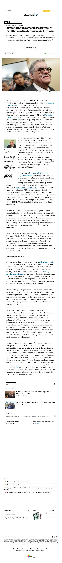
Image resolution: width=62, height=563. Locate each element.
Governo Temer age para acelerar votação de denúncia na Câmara (32, 392)
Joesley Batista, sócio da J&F (26, 188)
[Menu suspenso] (5, 15)
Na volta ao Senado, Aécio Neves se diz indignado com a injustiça (35, 403)
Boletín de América (10, 514)
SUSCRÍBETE (46, 10)
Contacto (15, 548)
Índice (38, 550)
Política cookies (33, 548)
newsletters (8, 510)
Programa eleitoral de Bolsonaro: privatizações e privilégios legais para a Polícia (28, 492)
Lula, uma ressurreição (13, 485)
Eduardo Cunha (12, 367)
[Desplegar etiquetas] (55, 416)
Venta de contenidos (21, 548)
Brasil (7, 22)
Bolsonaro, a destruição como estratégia (18, 482)
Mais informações (10, 423)
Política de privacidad (41, 548)
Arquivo (35, 510)
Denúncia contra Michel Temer (14, 25)
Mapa (47, 548)
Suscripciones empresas (30, 550)
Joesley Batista (9, 416)
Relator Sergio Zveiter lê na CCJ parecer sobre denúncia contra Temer (8, 177)
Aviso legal (28, 548)
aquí (38, 423)
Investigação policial (36, 416)
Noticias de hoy (43, 550)
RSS (36, 550)
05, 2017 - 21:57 (32, 49)
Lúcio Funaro (17, 416)
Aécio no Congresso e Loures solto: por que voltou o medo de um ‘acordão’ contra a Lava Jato (9, 159)
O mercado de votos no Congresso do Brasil (9, 151)
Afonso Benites (31, 47)
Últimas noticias (8, 479)
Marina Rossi (19, 406)
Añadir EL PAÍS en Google (52, 53)
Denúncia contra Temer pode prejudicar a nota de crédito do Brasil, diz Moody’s (9, 168)
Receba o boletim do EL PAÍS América (17, 384)
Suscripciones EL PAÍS (20, 550)
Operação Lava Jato (26, 416)
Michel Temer (45, 416)
